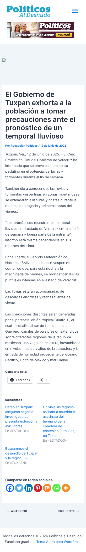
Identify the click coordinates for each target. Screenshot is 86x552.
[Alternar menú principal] (75, 11)
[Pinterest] (38, 488)
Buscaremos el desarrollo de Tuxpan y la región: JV (21, 453)
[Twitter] (19, 488)
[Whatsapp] (56, 488)
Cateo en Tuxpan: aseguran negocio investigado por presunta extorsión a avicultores (21, 416)
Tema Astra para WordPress (58, 542)
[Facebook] (10, 488)
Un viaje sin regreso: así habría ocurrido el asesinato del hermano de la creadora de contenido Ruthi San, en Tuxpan (59, 421)
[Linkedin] (28, 488)
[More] (66, 488)
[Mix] (47, 488)
